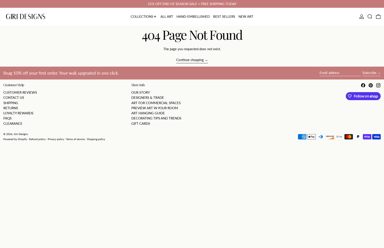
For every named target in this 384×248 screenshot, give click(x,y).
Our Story (140, 92)
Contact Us (13, 97)
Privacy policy (56, 139)
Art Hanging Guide (148, 113)
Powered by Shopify (15, 139)
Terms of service (75, 139)
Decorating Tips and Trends (156, 118)
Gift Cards (140, 123)
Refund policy (37, 139)
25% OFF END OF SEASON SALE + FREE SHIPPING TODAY (192, 4)
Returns (10, 108)
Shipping (10, 103)
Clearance (12, 123)
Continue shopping (190, 60)
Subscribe (369, 73)
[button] (369, 17)
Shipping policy (96, 139)
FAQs (7, 118)
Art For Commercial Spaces (156, 103)
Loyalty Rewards (18, 113)
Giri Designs (21, 134)
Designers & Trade (147, 97)
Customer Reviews (20, 92)
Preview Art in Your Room (154, 108)
